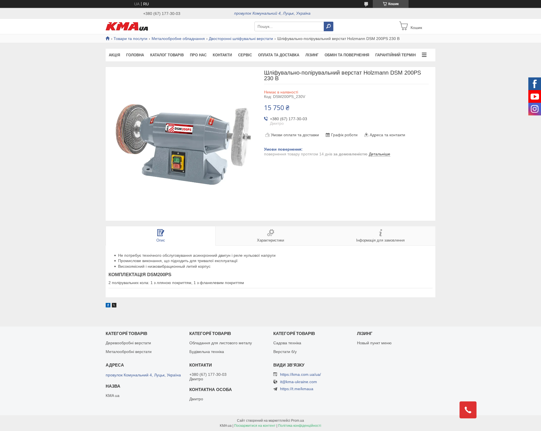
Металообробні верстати (129, 351)
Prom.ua (297, 421)
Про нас (198, 55)
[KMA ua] (127, 26)
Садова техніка (287, 343)
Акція (114, 55)
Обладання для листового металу (220, 343)
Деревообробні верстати (128, 343)
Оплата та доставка (278, 55)
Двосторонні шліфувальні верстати (241, 38)
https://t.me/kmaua (296, 389)
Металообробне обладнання (178, 38)
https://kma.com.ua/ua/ (300, 374)
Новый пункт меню (374, 343)
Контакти (222, 55)
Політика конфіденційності (299, 426)
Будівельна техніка (206, 351)
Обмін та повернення (347, 55)
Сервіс (245, 55)
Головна (135, 55)
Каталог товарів (167, 55)
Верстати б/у (285, 351)
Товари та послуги (130, 38)
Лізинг (311, 55)
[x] (114, 306)
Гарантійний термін (395, 55)
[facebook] (108, 306)
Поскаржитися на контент (255, 426)
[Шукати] (328, 26)
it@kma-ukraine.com (298, 382)
